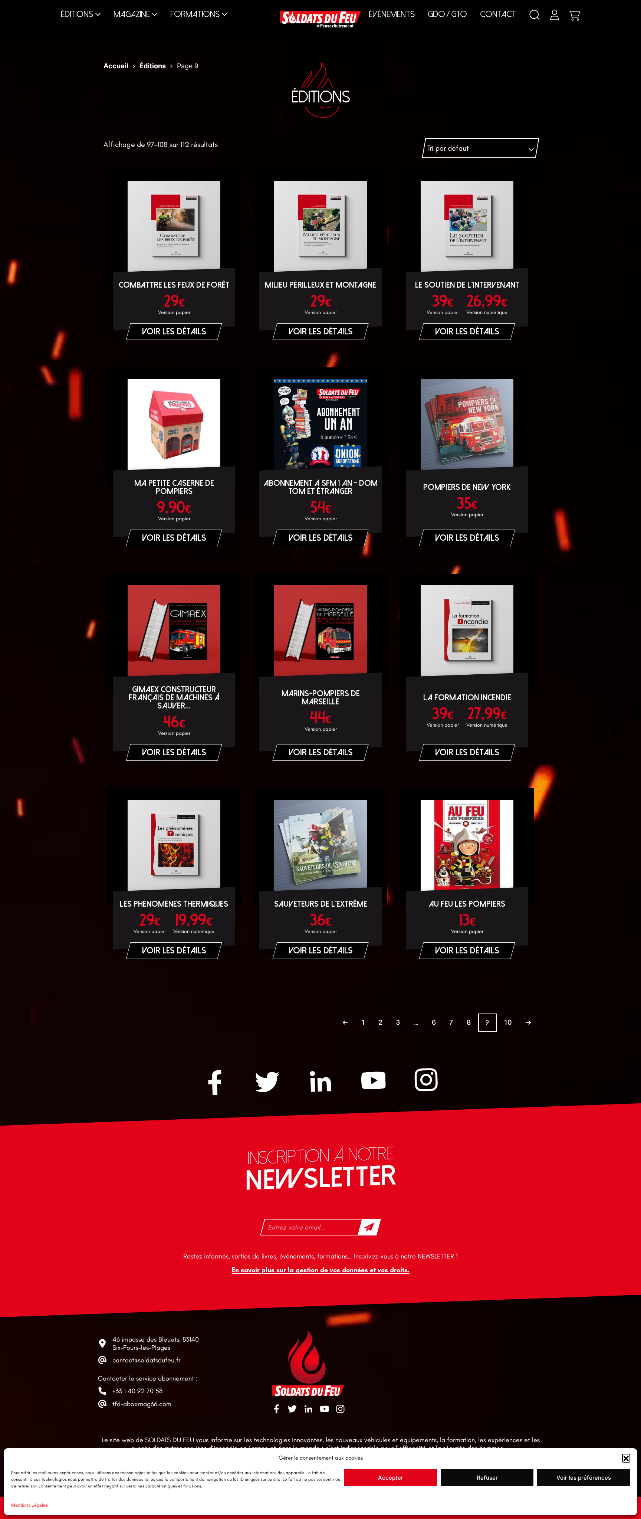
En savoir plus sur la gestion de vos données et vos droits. (321, 1270)
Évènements (392, 14)
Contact (498, 14)
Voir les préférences (583, 1477)
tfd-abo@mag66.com (141, 1404)
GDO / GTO (447, 14)
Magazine (132, 14)
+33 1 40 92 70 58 (137, 1391)
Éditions (77, 14)
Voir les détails (174, 331)
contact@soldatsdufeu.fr (146, 1360)
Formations (195, 14)
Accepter (390, 1477)
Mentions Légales (29, 1505)
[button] (626, 1457)
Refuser (487, 1477)
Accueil (115, 66)
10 (508, 1022)
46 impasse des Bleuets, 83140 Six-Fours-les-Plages (155, 1343)
